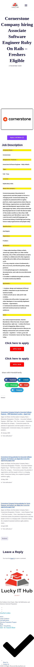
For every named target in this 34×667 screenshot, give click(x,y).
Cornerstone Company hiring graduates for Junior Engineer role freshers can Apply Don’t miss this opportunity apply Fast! (15, 505)
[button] (10, 380)
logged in (12, 558)
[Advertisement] (17, 86)
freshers (4, 538)
